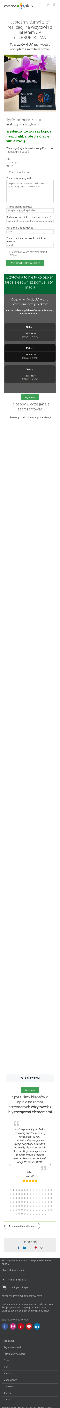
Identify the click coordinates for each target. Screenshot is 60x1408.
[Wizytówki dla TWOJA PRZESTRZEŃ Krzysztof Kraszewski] (17, 811)
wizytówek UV (29, 299)
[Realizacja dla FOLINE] (17, 928)
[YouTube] (29, 1331)
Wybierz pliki (12, 162)
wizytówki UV (23, 44)
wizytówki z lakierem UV (35, 30)
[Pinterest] (21, 1331)
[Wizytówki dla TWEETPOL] (17, 992)
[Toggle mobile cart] (48, 4)
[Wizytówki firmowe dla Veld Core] (17, 524)
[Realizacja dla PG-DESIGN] (17, 423)
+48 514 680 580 (17, 1284)
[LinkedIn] (37, 1331)
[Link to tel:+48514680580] (4, 1284)
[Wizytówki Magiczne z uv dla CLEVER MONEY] (17, 571)
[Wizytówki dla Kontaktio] (17, 1043)
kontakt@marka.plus (19, 1291)
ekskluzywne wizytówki (22, 124)
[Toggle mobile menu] (54, 4)
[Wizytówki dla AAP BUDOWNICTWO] (17, 861)
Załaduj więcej (30, 1078)
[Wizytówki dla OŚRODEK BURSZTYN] (17, 770)
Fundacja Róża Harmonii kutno (30, 1187)
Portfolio (23, 1265)
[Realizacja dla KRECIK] (17, 637)
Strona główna (9, 1265)
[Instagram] (13, 1331)
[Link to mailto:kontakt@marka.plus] (4, 1291)
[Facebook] (5, 1331)
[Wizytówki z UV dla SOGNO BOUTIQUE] (17, 462)
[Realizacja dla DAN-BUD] (17, 703)
